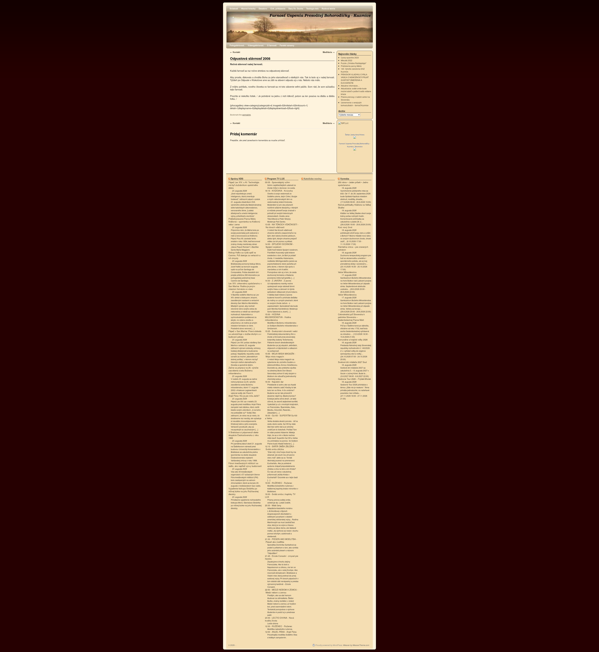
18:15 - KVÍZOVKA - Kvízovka (279, 190)
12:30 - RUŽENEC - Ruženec (278, 626)
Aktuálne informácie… (350, 85)
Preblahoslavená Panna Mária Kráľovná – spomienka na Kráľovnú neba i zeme (244, 221)
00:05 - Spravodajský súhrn (277, 182)
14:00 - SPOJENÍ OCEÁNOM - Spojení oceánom (279, 245)
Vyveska (344, 178)
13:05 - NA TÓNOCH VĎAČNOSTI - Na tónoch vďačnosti (281, 226)
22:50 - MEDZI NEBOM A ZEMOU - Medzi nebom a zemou (281, 591)
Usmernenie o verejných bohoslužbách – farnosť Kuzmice (354, 104)
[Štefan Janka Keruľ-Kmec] (354, 137)
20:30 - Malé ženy (273, 505)
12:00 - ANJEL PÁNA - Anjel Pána (280, 631)
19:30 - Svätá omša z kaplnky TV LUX (280, 495)
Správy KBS (237, 178)
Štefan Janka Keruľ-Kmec (355, 135)
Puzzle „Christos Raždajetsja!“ (353, 63)
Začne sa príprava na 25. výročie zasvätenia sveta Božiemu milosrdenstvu (243, 370)
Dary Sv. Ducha (295, 8)
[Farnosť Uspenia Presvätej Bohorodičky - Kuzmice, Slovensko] (354, 149)
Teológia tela (312, 8)
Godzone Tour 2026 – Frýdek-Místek (354, 379)
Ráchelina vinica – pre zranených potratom (353, 248)
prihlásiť (281, 140)
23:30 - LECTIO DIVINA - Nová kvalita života (279, 619)
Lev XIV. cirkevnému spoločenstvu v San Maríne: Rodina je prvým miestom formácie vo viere (245, 286)
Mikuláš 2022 (346, 60)
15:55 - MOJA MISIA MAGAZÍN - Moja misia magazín (280, 355)
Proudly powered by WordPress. (329, 645)
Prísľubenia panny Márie (351, 66)
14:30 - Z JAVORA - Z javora (278, 280)
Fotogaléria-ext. (237, 45)
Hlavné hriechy (248, 8)
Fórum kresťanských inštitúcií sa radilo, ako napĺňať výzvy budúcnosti (245, 464)
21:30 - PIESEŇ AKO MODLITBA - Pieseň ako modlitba (281, 540)
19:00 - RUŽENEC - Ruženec (278, 483)
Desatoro (263, 8)
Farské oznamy (287, 45)
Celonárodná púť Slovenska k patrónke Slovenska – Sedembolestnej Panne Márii (351, 317)
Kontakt (235, 52)
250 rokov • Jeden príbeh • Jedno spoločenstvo (353, 184)
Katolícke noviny (313, 178)
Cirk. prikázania (277, 8)
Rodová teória (328, 8)
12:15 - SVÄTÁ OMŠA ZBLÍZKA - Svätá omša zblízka (280, 448)
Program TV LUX (276, 178)
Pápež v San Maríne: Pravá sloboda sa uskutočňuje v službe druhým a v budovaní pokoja (245, 334)
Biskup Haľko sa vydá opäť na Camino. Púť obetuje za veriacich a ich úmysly (244, 255)
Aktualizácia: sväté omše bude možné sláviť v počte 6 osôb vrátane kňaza (356, 91)
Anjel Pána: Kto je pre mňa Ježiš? (244, 395)
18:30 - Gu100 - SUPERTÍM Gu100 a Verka (281, 417)
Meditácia (329, 52)
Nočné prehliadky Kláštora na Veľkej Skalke (354, 206)
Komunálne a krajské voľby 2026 (353, 339)
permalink (246, 114)
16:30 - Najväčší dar (274, 381)
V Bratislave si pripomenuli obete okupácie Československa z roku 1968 (244, 435)
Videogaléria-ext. (256, 45)
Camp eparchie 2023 (350, 57)
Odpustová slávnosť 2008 (250, 58)
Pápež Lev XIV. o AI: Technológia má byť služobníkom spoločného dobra (244, 185)
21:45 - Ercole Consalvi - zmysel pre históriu (281, 557)
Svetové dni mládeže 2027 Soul (352, 362)
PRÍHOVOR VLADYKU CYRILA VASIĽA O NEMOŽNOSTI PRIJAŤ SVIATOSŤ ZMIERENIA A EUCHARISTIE (355, 78)
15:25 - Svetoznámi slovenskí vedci (281, 331)
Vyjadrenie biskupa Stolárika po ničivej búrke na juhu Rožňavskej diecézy (243, 491)
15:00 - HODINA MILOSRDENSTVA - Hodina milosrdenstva (278, 317)
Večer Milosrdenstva (347, 272)
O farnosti (272, 45)
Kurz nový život (345, 227)
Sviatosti (234, 8)
